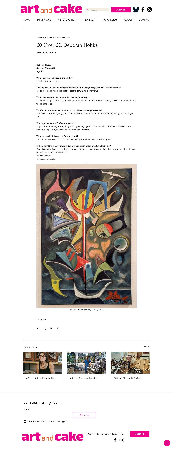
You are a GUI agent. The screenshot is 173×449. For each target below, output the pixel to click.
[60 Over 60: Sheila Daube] (130, 363)
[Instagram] (149, 9)
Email (27, 409)
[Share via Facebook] (37, 328)
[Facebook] (143, 9)
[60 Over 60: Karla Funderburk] (42, 363)
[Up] (167, 443)
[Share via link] (57, 328)
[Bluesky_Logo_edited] (136, 9)
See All (147, 346)
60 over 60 (41, 319)
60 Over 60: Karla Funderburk (41, 378)
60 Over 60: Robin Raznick (83, 378)
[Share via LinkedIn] (51, 328)
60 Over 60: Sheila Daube (127, 378)
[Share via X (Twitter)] (44, 328)
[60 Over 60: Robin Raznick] (86, 363)
